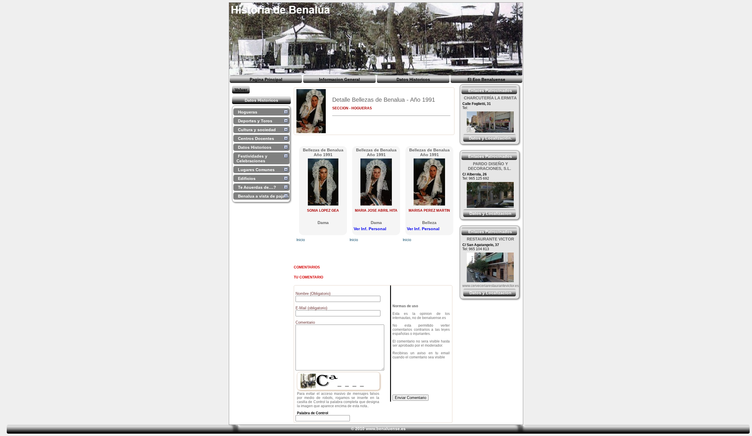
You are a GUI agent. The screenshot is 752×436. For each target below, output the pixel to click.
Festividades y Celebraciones (251, 158)
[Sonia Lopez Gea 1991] (323, 204)
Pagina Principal (266, 79)
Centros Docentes (256, 138)
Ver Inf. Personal (370, 228)
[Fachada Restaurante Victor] (490, 280)
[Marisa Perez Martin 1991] (429, 204)
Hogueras (247, 112)
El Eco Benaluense (486, 79)
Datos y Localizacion (490, 213)
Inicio (300, 240)
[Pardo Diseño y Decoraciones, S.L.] (490, 206)
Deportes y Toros (255, 120)
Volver (241, 89)
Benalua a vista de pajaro (263, 196)
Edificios (247, 178)
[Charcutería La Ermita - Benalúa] (490, 131)
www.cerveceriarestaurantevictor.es (490, 286)
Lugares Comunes (256, 169)
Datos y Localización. (490, 138)
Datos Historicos (413, 79)
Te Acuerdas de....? (257, 187)
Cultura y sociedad (257, 129)
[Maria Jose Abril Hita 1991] (376, 204)
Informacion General (339, 79)
